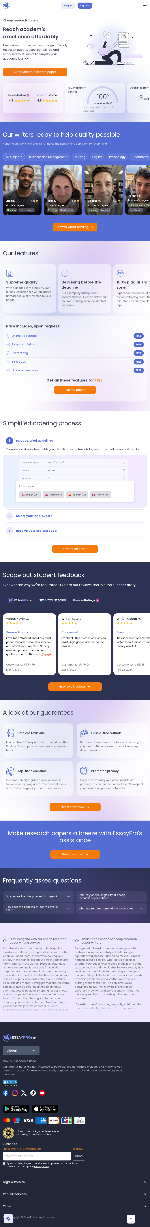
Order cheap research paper (35, 72)
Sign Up (85, 5)
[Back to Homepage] (19, 1037)
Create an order (75, 549)
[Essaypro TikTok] (33, 1093)
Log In (68, 5)
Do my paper (75, 390)
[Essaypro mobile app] (16, 1109)
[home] (6, 5)
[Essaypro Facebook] (5, 1093)
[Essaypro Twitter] (24, 1093)
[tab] (14, 157)
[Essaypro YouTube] (42, 1093)
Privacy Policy (41, 1166)
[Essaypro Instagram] (15, 1093)
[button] (145, 5)
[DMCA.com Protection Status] (10, 1083)
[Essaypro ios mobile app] (45, 1109)
